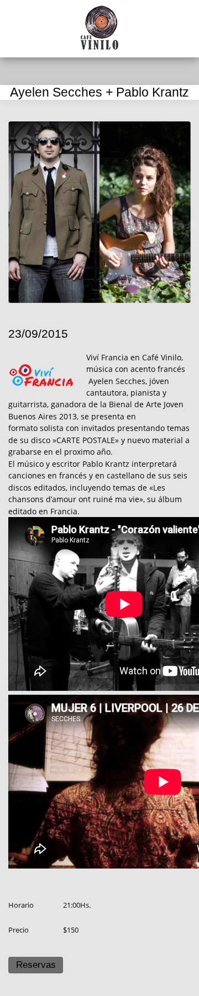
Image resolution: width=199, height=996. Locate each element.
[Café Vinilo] (99, 28)
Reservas (36, 965)
